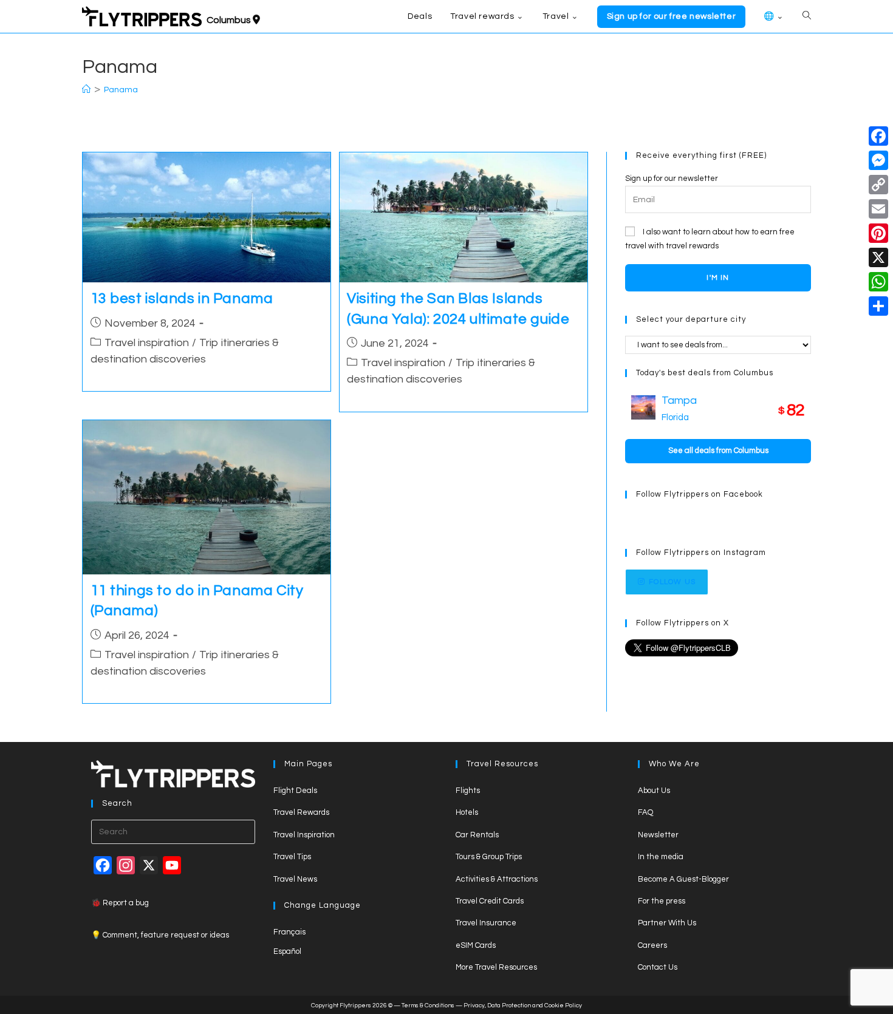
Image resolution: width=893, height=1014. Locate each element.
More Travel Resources (496, 967)
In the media (660, 856)
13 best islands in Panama (182, 298)
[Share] (878, 306)
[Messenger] (878, 160)
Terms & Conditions (428, 1005)
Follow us (672, 582)
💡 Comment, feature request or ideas (160, 935)
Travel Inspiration (304, 835)
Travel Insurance (486, 923)
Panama (121, 90)
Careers (652, 945)
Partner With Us (667, 923)
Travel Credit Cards (490, 901)
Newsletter (658, 835)
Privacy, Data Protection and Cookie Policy (523, 1005)
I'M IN (718, 278)
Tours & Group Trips (489, 856)
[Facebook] (878, 136)
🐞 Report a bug (120, 903)
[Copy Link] (878, 184)
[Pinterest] (878, 233)
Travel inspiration (146, 343)
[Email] (878, 209)
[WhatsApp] (878, 282)
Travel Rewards (301, 812)
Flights (468, 790)
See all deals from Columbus (718, 450)
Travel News (295, 879)
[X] (878, 257)
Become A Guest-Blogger (683, 879)
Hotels (467, 812)
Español (287, 951)
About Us (654, 790)
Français (289, 932)
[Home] (86, 90)
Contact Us (657, 967)
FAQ (645, 812)
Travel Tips (292, 856)
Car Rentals (477, 835)
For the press (661, 901)
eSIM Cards (476, 945)
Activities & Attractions (497, 879)
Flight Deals (295, 790)
